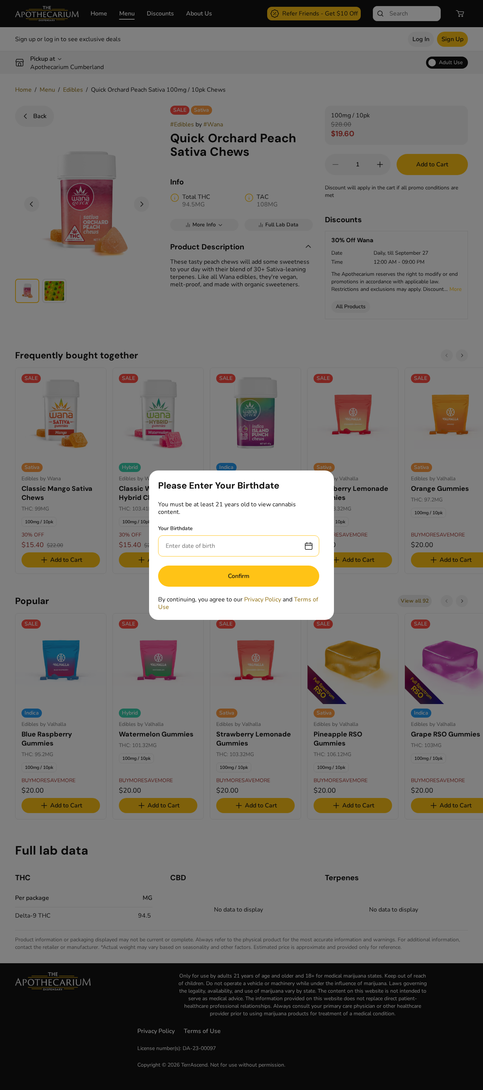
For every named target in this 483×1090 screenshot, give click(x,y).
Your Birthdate (175, 528)
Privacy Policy (262, 599)
